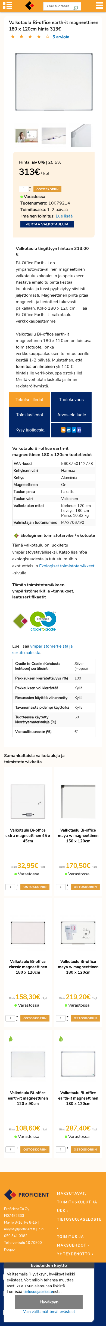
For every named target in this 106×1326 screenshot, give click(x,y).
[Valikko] (99, 7)
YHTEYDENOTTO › (75, 1254)
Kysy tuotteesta (30, 430)
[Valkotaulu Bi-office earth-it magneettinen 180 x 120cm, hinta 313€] (54, 81)
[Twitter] (74, 430)
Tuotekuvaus (71, 399)
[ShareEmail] (63, 430)
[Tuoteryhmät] (7, 7)
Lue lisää (64, 216)
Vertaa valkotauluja (47, 224)
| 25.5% (46, 162)
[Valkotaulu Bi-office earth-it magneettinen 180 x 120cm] (26, 135)
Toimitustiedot (29, 414)
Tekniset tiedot (29, 399)
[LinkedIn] (69, 430)
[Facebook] (79, 430)
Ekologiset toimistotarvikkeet (66, 566)
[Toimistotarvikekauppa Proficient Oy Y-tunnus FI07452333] (26, 1197)
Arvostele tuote (71, 414)
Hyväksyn (49, 1302)
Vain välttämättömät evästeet (49, 1311)
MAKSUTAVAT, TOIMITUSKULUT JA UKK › (77, 1202)
